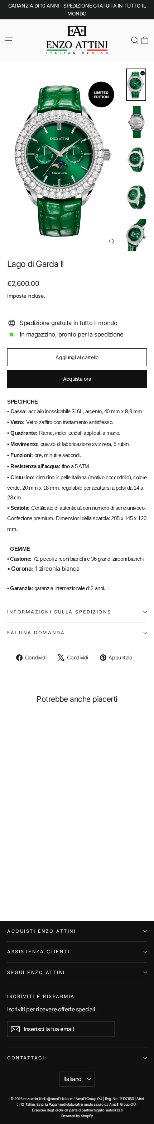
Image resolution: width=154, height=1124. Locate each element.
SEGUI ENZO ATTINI (36, 972)
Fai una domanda (36, 632)
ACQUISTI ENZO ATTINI (41, 931)
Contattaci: (27, 1057)
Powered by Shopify (77, 1116)
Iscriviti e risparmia (41, 996)
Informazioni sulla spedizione (59, 612)
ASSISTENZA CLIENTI (38, 951)
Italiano (72, 1079)
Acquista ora (77, 379)
